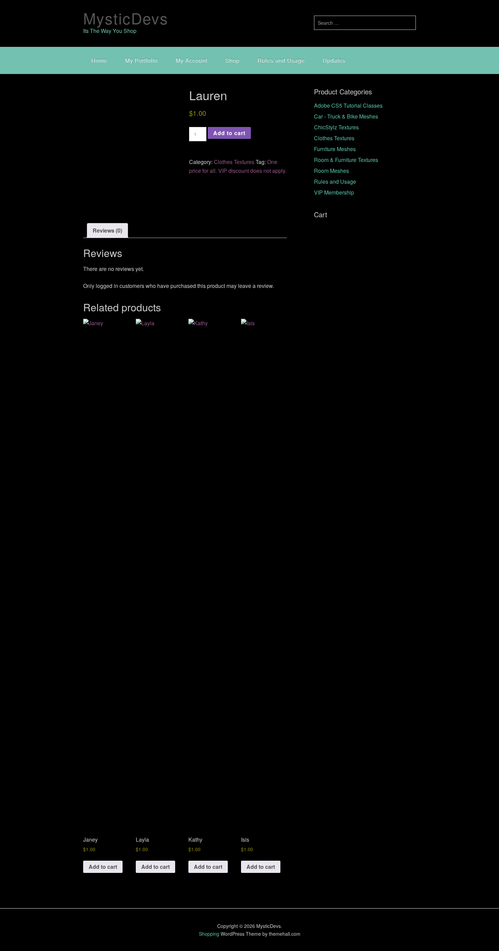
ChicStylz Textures (336, 127)
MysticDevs (125, 18)
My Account (191, 60)
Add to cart (229, 133)
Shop (232, 60)
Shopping (209, 933)
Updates (334, 60)
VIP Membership (334, 192)
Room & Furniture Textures (346, 160)
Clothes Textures (234, 162)
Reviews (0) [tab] (107, 230)
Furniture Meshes (335, 149)
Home (99, 60)
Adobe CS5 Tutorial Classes (348, 105)
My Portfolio (141, 60)
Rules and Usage (281, 60)
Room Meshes (331, 171)
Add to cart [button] (103, 867)
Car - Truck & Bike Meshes (346, 116)
